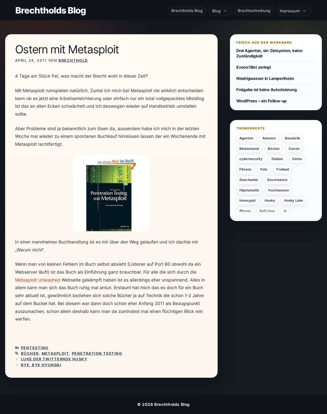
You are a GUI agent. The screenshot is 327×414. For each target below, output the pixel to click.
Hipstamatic (249, 190)
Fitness (245, 169)
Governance (277, 180)
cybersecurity (251, 159)
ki (285, 211)
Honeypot (247, 200)
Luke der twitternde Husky (54, 359)
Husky (270, 200)
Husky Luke (293, 200)
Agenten (246, 138)
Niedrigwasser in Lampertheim (265, 78)
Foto (264, 169)
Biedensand (249, 148)
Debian (277, 159)
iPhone (245, 211)
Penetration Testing (97, 353)
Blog (216, 10)
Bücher (30, 353)
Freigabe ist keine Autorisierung (266, 89)
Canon (294, 148)
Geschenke (248, 180)
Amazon (269, 138)
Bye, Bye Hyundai (41, 365)
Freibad (282, 169)
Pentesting (34, 348)
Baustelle (292, 138)
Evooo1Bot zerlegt (253, 67)
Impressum (290, 10)
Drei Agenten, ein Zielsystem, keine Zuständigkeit (269, 53)
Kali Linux (267, 211)
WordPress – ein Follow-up (261, 101)
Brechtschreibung (254, 10)
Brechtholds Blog (50, 10)
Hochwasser (278, 190)
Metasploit (55, 353)
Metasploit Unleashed (37, 280)
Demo (297, 159)
